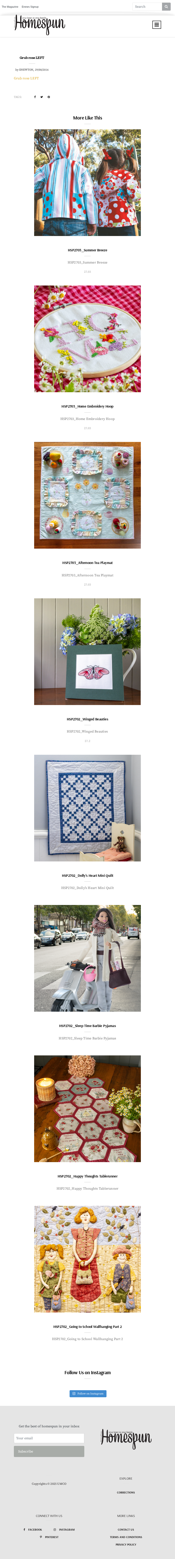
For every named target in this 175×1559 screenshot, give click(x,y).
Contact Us (126, 1529)
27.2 (87, 741)
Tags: (18, 97)
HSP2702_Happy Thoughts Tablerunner (88, 1176)
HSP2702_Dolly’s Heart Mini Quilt (87, 875)
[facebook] (35, 97)
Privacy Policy (126, 1544)
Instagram (67, 1529)
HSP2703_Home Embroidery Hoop (87, 406)
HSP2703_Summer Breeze (87, 250)
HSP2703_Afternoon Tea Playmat (87, 562)
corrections (126, 1492)
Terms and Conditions (126, 1537)
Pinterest (51, 1537)
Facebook (35, 1529)
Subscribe (25, 1451)
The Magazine (10, 6)
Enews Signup (30, 6)
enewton (26, 69)
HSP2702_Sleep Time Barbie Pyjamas (87, 1025)
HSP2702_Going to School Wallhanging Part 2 (87, 1326)
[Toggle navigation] (156, 25)
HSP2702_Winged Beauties (87, 719)
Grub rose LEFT (26, 78)
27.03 (87, 272)
